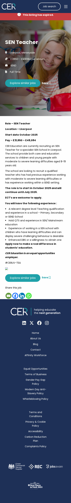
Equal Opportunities (35, 368)
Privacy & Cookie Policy (36, 423)
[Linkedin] (22, 296)
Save (45, 83)
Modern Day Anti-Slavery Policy (35, 391)
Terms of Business (36, 374)
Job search (49, 6)
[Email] (9, 296)
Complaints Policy (35, 446)
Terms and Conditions (35, 414)
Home (35, 333)
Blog (35, 344)
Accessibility (35, 431)
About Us (35, 338)
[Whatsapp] (29, 296)
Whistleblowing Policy (35, 399)
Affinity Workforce (36, 355)
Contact (36, 349)
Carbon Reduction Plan (36, 438)
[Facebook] (15, 296)
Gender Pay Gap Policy (35, 381)
